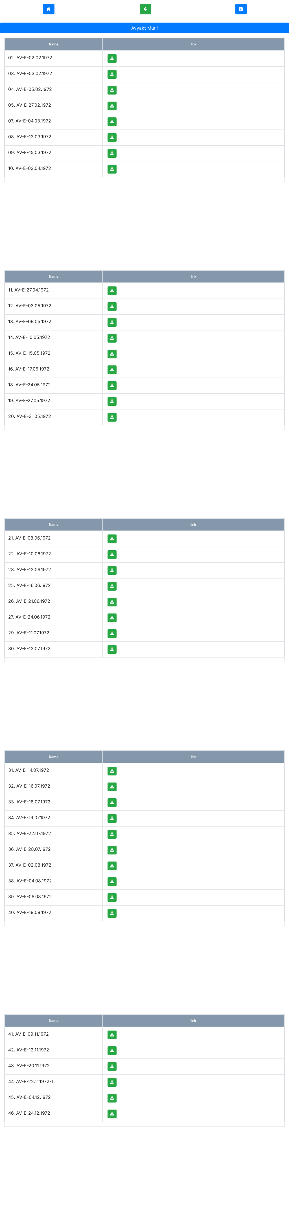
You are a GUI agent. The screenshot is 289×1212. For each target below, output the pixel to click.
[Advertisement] (144, 226)
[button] (48, 9)
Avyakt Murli (144, 28)
